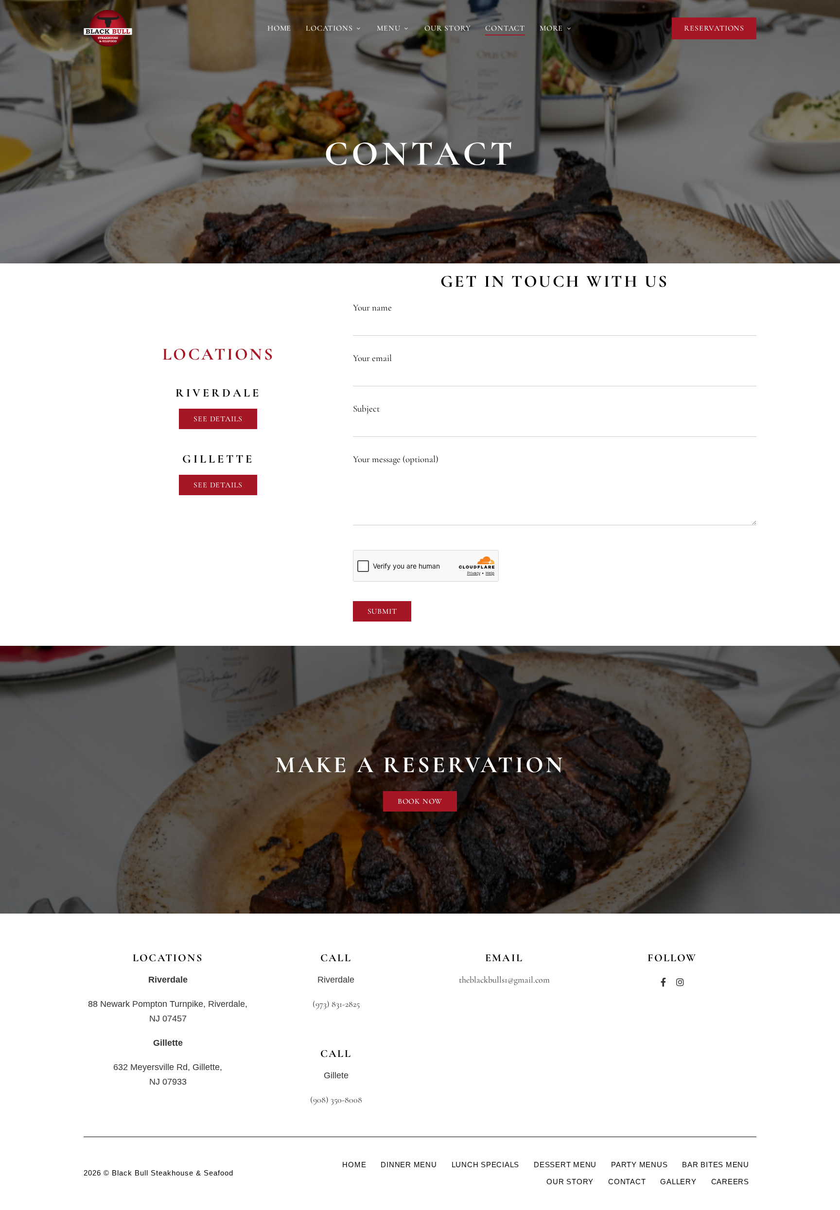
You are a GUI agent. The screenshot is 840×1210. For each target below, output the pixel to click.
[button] (714, 28)
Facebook (663, 982)
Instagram (680, 982)
